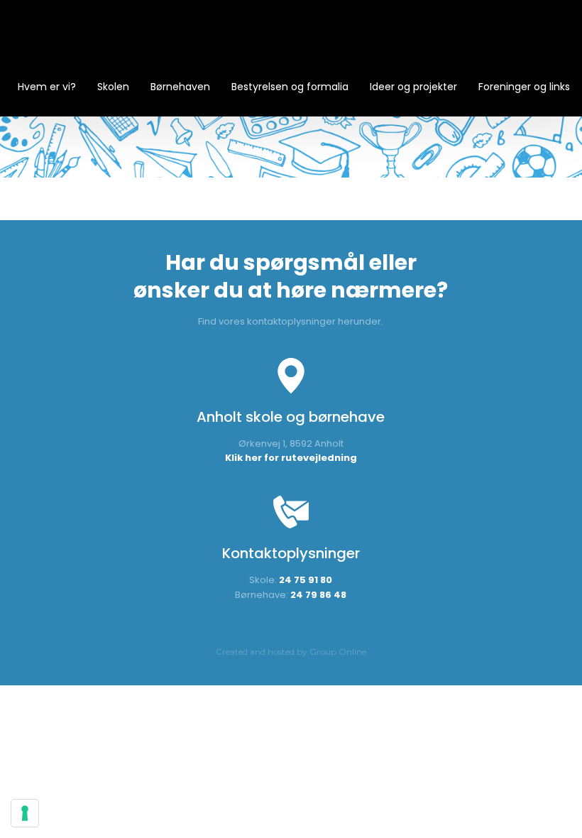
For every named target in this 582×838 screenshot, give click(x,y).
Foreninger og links (524, 87)
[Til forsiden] (291, 42)
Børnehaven (180, 87)
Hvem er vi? (47, 87)
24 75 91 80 (305, 580)
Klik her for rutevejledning (291, 457)
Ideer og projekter (413, 87)
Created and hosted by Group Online (291, 651)
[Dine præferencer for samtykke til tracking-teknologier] (24, 813)
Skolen (113, 87)
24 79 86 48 (318, 595)
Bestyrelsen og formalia (289, 87)
